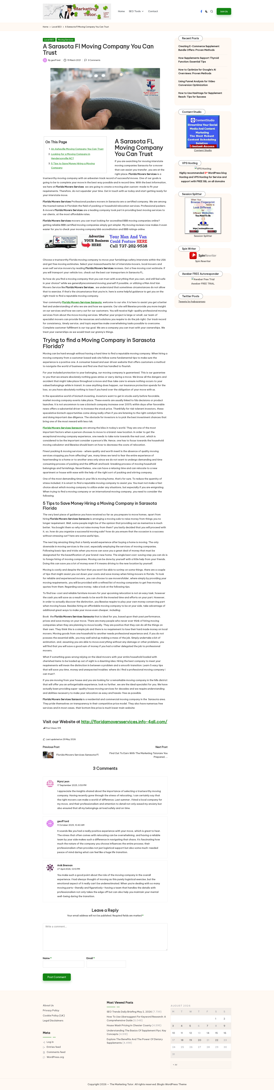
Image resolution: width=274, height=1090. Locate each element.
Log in (50, 1041)
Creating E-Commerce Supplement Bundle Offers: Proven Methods (198, 48)
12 (190, 1033)
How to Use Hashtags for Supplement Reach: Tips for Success (200, 94)
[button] (224, 11)
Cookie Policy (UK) (54, 1015)
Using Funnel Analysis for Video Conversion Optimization (196, 83)
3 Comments (94, 60)
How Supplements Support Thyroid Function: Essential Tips (198, 59)
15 (216, 1033)
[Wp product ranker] (203, 215)
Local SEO (49, 40)
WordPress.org (55, 1057)
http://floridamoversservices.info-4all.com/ (124, 721)
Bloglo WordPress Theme (172, 1084)
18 (182, 1040)
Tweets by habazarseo (191, 301)
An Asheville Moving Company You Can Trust (77, 148)
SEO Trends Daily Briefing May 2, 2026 (129, 1011)
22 (216, 1040)
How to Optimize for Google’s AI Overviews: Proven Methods (197, 71)
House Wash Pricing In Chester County (129, 1025)
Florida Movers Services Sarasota (82, 302)
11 (182, 1033)
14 (208, 1033)
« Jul (175, 1064)
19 (190, 1040)
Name (47, 958)
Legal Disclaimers (53, 1020)
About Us (48, 1005)
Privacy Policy (51, 1010)
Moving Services (65, 40)
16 (225, 1033)
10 (173, 1033)
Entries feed (54, 1046)
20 (199, 1040)
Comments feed (56, 1052)
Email (90, 958)
